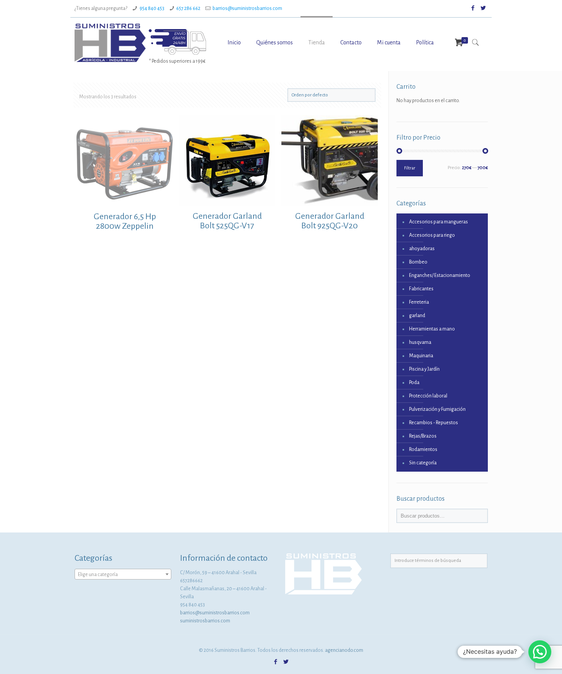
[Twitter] (483, 8)
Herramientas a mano (432, 329)
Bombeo (418, 262)
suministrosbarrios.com (205, 621)
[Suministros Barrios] (110, 42)
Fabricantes (421, 288)
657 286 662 (188, 8)
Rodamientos (423, 449)
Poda (414, 382)
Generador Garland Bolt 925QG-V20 (329, 221)
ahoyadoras (422, 248)
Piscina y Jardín (424, 369)
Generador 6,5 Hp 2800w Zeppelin (125, 221)
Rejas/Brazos (423, 436)
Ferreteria (419, 302)
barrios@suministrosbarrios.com (247, 8)
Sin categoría (423, 463)
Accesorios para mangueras (438, 222)
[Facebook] (473, 8)
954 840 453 (152, 8)
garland (417, 315)
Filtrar (409, 168)
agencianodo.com (344, 650)
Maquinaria (421, 355)
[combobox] (123, 574)
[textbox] (123, 574)
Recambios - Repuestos (433, 422)
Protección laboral (428, 396)
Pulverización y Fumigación (437, 409)
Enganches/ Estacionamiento (439, 275)
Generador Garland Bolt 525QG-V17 (227, 221)
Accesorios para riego (432, 235)
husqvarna (420, 342)
